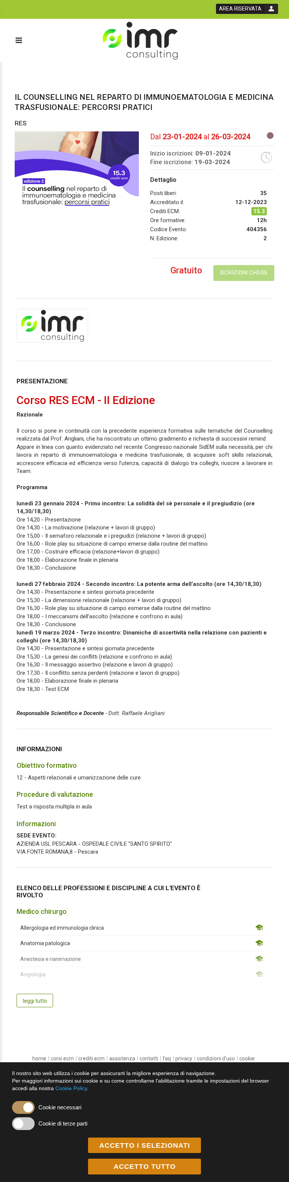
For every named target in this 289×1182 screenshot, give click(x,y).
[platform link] (140, 40)
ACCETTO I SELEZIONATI (144, 1145)
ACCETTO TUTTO (145, 1166)
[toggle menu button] (18, 41)
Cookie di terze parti (62, 1123)
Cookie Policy (71, 1088)
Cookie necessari (59, 1107)
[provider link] (52, 325)
